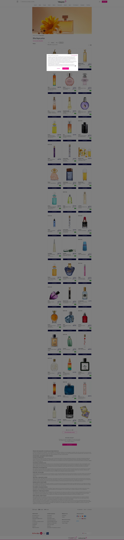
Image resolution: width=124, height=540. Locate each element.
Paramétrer (58, 68)
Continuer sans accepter (74, 55)
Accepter (65, 68)
